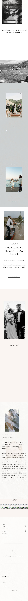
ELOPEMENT (14, 164)
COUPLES (12, 260)
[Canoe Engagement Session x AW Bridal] (14, 225)
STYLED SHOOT (20, 260)
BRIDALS (6, 260)
